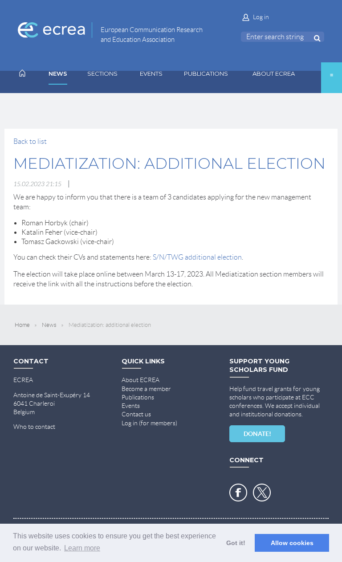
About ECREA (140, 379)
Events (131, 405)
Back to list (30, 141)
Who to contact (34, 426)
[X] (262, 492)
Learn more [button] (82, 548)
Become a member (146, 388)
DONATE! (257, 433)
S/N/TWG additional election (197, 257)
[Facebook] (238, 492)
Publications (138, 397)
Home (22, 325)
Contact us (136, 414)
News (49, 325)
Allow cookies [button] (292, 542)
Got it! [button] (235, 542)
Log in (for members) (149, 423)
